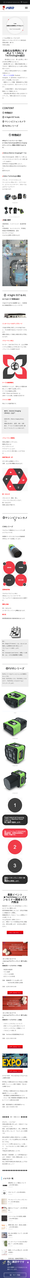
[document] (15, 639)
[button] (28, 1262)
